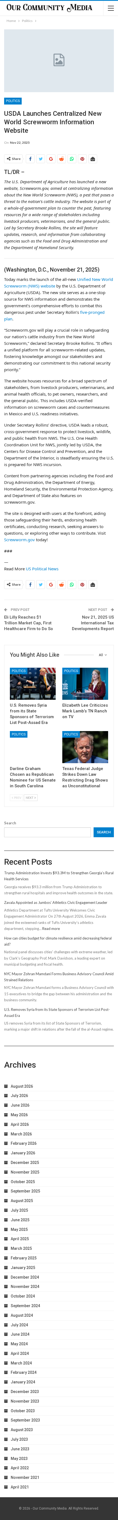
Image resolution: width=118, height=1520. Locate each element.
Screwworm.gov (19, 539)
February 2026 (23, 1143)
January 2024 (23, 1382)
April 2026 (20, 1124)
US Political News (42, 568)
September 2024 (25, 1306)
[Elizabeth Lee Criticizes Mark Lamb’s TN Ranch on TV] (85, 684)
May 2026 (19, 1115)
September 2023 (25, 1420)
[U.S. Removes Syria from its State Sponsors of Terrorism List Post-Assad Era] (33, 684)
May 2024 (19, 1344)
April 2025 (20, 1239)
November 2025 (25, 1172)
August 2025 (22, 1200)
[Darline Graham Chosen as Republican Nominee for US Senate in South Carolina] (33, 747)
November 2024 (25, 1286)
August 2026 (22, 1086)
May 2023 (19, 1458)
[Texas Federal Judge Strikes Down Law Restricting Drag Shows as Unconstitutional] (85, 747)
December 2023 (25, 1391)
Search (10, 823)
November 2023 (25, 1401)
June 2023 (20, 1449)
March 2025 (21, 1248)
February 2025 (23, 1258)
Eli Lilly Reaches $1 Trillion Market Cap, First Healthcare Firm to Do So (28, 623)
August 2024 (22, 1315)
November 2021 (25, 1477)
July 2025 (19, 1210)
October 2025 (23, 1182)
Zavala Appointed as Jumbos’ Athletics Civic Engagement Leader (55, 902)
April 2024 (20, 1353)
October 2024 (23, 1296)
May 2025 (19, 1229)
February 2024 (23, 1372)
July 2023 (19, 1439)
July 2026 (19, 1095)
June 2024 (20, 1334)
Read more (51, 928)
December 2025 (25, 1162)
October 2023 (23, 1411)
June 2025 (20, 1220)
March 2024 (21, 1363)
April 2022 (20, 1468)
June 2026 (20, 1105)
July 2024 (19, 1325)
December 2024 (25, 1277)
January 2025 (23, 1267)
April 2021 (20, 1487)
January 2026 (23, 1153)
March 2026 (21, 1134)
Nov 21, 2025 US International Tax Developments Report (93, 623)
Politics (13, 101)
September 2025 (25, 1191)
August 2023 (22, 1430)
